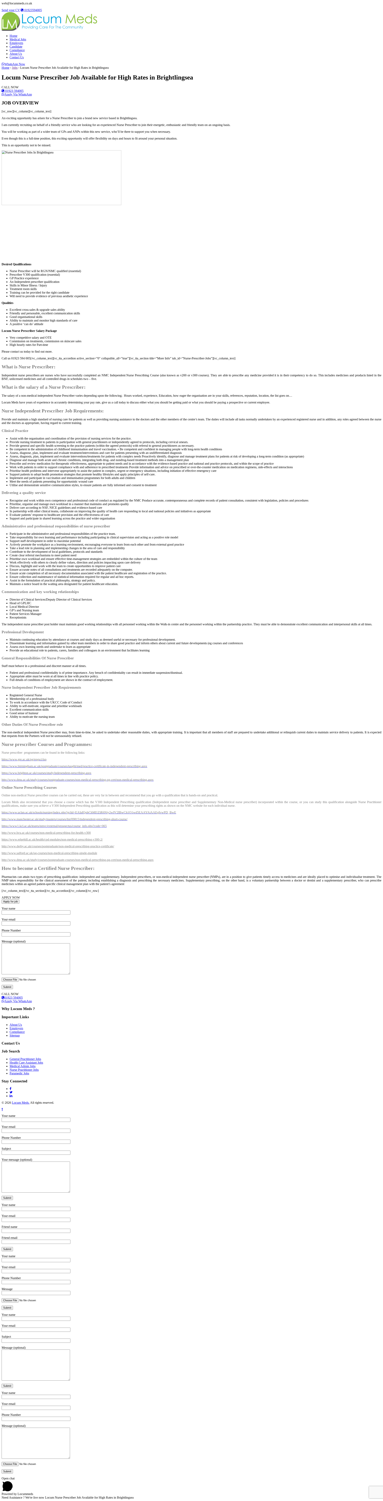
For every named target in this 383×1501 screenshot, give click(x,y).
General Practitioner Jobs (25, 1059)
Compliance (17, 50)
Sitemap (15, 1035)
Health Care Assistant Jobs (26, 1062)
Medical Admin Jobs (23, 1066)
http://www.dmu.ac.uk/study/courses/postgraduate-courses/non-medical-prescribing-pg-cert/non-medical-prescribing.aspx (78, 860)
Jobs (15, 67)
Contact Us (17, 57)
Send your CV (11, 10)
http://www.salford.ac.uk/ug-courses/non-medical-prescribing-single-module (49, 853)
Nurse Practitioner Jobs (24, 1069)
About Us (16, 53)
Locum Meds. (21, 1102)
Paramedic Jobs (19, 1073)
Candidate (16, 46)
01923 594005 (14, 90)
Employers (16, 43)
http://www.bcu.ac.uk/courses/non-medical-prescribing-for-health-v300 (46, 832)
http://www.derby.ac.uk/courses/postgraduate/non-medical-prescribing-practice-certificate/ (58, 846)
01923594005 (33, 10)
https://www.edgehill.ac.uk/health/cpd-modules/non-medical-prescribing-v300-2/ (52, 839)
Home (13, 35)
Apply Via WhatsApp (18, 94)
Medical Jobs (18, 39)
